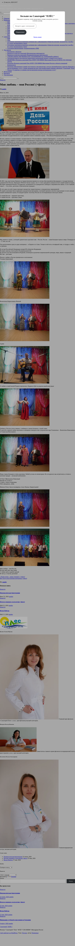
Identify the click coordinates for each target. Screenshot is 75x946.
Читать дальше (37, 37)
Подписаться (20, 32)
